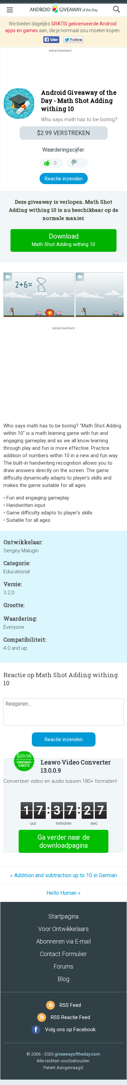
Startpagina (63, 916)
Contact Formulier (63, 953)
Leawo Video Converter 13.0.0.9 (76, 766)
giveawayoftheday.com (77, 1054)
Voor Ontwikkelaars (63, 928)
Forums (63, 966)
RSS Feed (70, 1005)
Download (63, 239)
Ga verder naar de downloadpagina (64, 841)
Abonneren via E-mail (63, 941)
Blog (63, 978)
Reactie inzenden (64, 179)
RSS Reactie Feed (70, 1017)
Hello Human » (63, 893)
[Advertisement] (63, 70)
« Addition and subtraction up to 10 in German (63, 875)
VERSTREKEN (63, 132)
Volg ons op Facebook (70, 1029)
